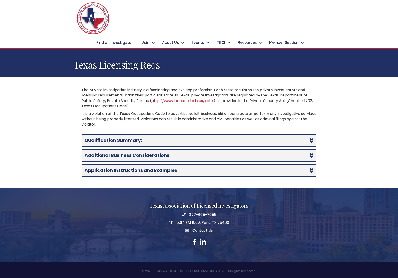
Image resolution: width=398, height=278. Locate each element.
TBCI (221, 42)
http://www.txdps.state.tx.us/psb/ (183, 100)
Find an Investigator (114, 42)
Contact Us (202, 230)
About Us (170, 42)
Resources (247, 42)
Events (197, 42)
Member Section (283, 42)
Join (145, 42)
